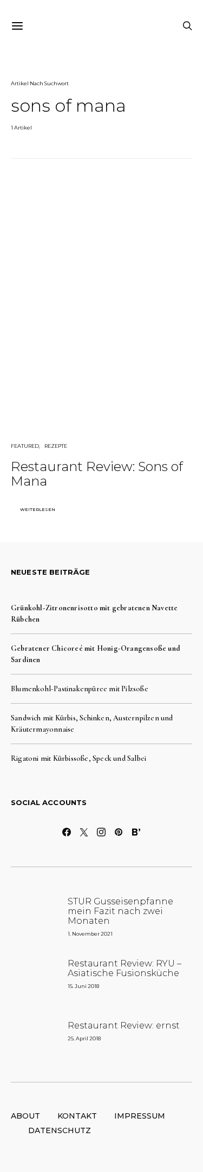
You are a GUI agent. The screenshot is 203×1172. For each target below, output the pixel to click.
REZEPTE (55, 446)
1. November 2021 (90, 934)
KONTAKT (77, 1116)
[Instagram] (101, 832)
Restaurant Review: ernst (124, 1025)
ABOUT (25, 1116)
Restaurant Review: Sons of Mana (97, 474)
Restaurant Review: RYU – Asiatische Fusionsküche (124, 968)
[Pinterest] (119, 832)
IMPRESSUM (139, 1116)
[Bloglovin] (136, 832)
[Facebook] (67, 832)
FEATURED (25, 446)
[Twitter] (84, 832)
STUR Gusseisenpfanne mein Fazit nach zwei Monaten (120, 911)
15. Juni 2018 (83, 986)
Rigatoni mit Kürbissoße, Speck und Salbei (78, 758)
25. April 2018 (84, 1038)
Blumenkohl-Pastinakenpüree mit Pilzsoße (79, 688)
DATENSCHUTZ (59, 1130)
